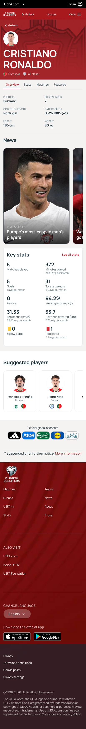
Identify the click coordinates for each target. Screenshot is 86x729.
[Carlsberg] (43, 435)
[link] (28, 14)
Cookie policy (12, 670)
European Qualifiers (9, 14)
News (48, 498)
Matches (43, 84)
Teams (49, 489)
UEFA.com (10, 556)
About (49, 506)
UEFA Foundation (14, 573)
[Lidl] (57, 435)
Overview (12, 84)
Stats (28, 84)
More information (68, 453)
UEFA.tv (8, 506)
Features (60, 84)
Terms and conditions (17, 663)
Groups (8, 498)
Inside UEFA (11, 565)
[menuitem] (30, 14)
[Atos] (28, 435)
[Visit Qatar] (72, 435)
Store (48, 515)
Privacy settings (13, 677)
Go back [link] (13, 25)
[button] (74, 14)
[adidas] (14, 435)
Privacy (8, 656)
